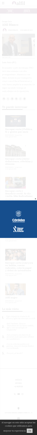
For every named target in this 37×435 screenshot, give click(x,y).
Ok (29, 430)
